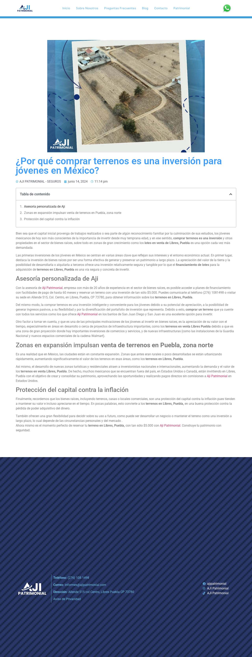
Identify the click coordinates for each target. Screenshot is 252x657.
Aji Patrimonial (52, 288)
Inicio (66, 8)
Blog (145, 8)
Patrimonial (181, 8)
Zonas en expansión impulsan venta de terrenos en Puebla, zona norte (72, 213)
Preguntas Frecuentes (120, 8)
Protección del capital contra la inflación (52, 219)
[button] (230, 194)
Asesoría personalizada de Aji (44, 206)
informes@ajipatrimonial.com (79, 585)
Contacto (161, 8)
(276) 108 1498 (71, 578)
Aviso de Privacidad (67, 599)
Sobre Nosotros (87, 8)
